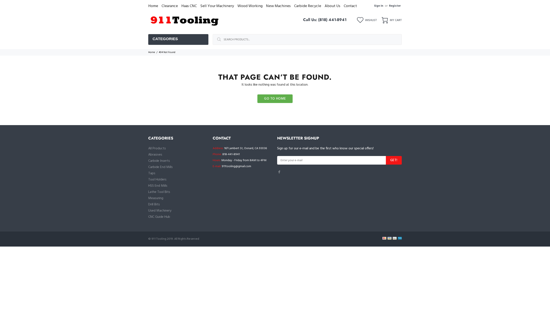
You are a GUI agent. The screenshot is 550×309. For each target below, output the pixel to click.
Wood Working (250, 6)
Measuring (155, 198)
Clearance (170, 6)
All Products (157, 148)
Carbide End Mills (160, 167)
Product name (35, 291)
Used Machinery (159, 211)
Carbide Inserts (159, 161)
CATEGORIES (165, 39)
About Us (332, 6)
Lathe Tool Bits (159, 192)
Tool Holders (157, 179)
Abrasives (155, 155)
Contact (350, 6)
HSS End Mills (157, 186)
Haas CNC (189, 6)
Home (153, 6)
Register (395, 5)
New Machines (278, 6)
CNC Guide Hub (159, 217)
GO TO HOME (275, 98)
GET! (393, 160)
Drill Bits (154, 204)
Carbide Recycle (307, 6)
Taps (151, 173)
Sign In (378, 5)
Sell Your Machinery (217, 6)
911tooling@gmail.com (236, 166)
